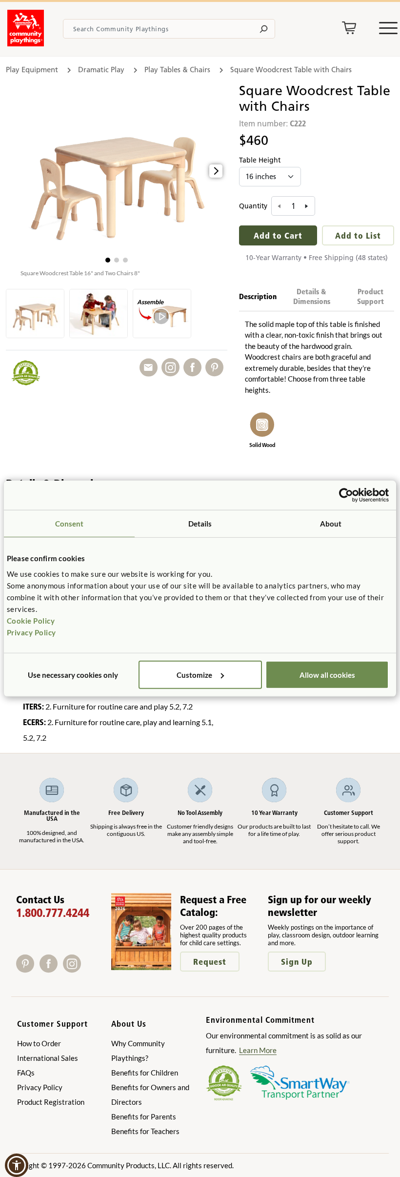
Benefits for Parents (143, 1116)
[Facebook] (51, 969)
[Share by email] (150, 367)
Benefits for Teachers (145, 1131)
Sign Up (297, 961)
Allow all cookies (327, 674)
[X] (87, 969)
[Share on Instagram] (172, 367)
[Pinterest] (28, 969)
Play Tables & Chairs (177, 69)
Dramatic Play (101, 69)
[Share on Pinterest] (216, 367)
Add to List (358, 235)
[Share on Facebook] (194, 367)
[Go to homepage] (25, 43)
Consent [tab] (69, 523)
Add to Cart (278, 235)
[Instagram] (74, 969)
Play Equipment (32, 69)
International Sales (47, 1058)
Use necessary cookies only (73, 674)
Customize (194, 674)
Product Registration (50, 1101)
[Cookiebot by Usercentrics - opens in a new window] (346, 495)
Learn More (258, 1050)
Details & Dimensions (311, 296)
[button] (107, 260)
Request (209, 961)
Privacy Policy (31, 632)
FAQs (26, 1072)
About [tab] (331, 523)
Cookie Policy (31, 620)
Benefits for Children (144, 1072)
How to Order (39, 1043)
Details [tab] (200, 523)
